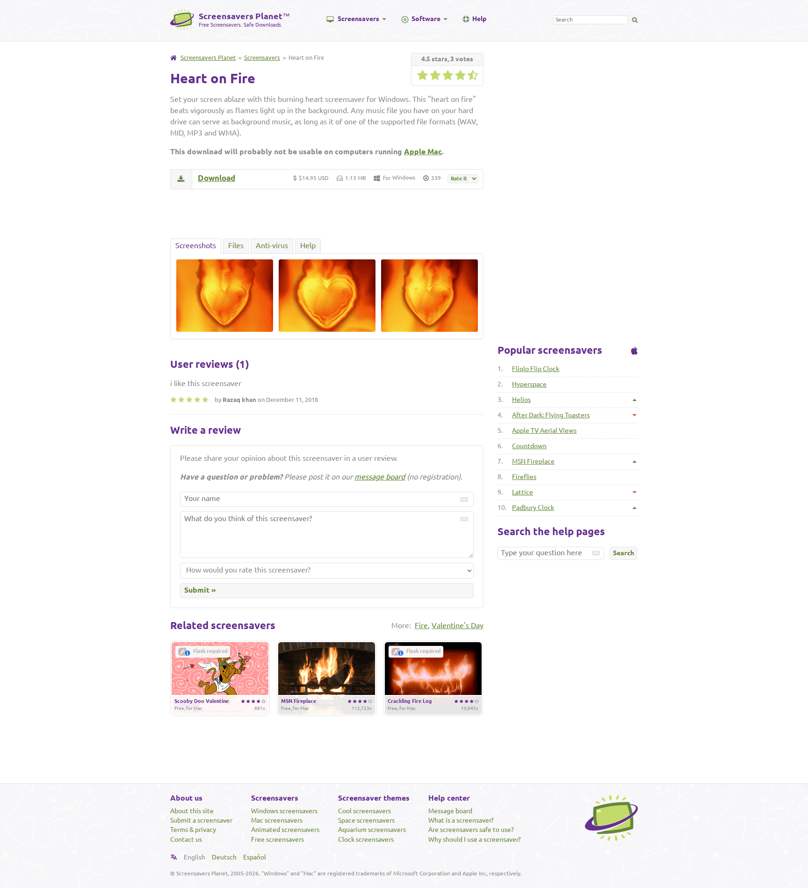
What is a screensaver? (461, 820)
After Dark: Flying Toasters (551, 415)
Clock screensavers (366, 839)
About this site (192, 811)
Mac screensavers (277, 820)
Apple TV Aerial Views (544, 430)
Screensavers (358, 18)
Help (479, 18)
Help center (449, 798)
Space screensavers (366, 820)
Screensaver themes (374, 798)
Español (254, 857)
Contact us (186, 839)
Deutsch (224, 857)
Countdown (529, 446)
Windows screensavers (284, 811)
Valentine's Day (457, 625)
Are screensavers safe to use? (471, 829)
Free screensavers (277, 839)
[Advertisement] (326, 214)
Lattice (522, 492)
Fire (421, 625)
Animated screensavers (285, 829)
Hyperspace (529, 384)
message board (379, 477)
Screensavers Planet (208, 57)
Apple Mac (423, 151)
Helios (521, 399)
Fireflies (524, 476)
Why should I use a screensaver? (474, 839)
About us (186, 798)
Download (216, 177)
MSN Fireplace (533, 461)
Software (425, 18)
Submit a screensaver (201, 820)
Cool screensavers (364, 811)
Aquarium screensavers (372, 829)
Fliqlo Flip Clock (535, 368)
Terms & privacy (193, 829)
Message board (450, 811)
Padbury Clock (533, 507)
